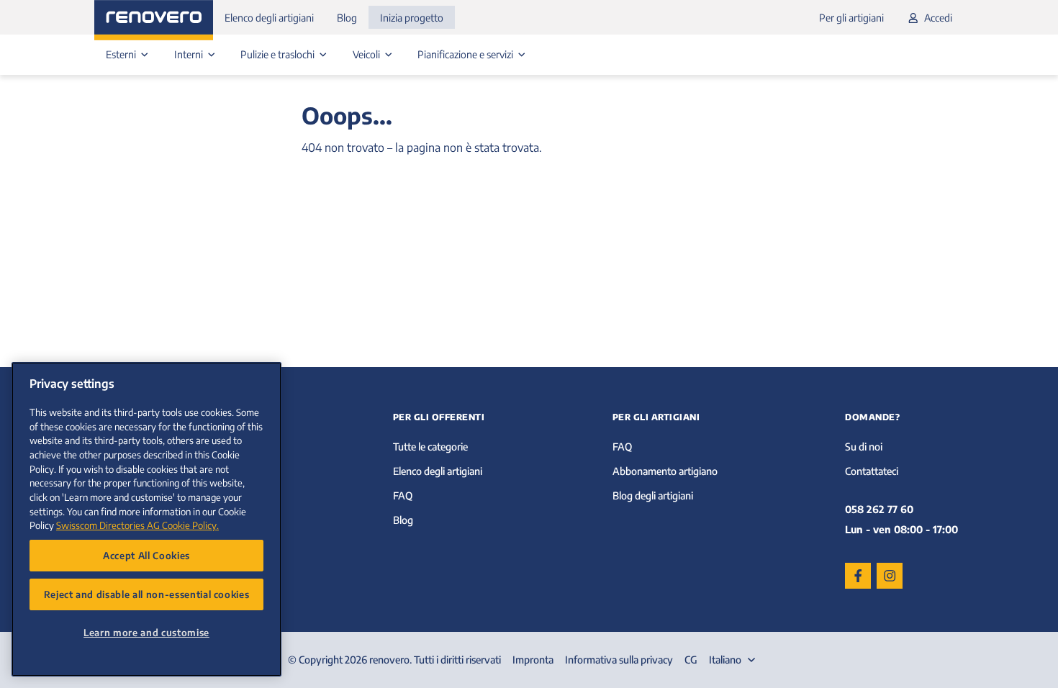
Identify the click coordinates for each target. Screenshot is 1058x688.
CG (690, 659)
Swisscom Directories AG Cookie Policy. (137, 525)
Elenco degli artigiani (269, 18)
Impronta (532, 659)
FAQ (402, 495)
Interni (189, 54)
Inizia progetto (411, 18)
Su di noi (863, 446)
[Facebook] (858, 576)
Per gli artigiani (851, 18)
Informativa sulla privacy (619, 659)
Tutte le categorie (430, 446)
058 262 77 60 (879, 509)
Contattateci (871, 471)
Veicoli (367, 54)
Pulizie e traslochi (278, 54)
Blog (347, 18)
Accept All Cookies (146, 555)
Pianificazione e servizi (466, 54)
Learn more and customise (146, 632)
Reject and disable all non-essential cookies (147, 594)
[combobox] (733, 660)
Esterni (122, 54)
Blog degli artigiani (652, 495)
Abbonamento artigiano (665, 471)
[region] (146, 519)
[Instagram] (890, 576)
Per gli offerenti (439, 417)
